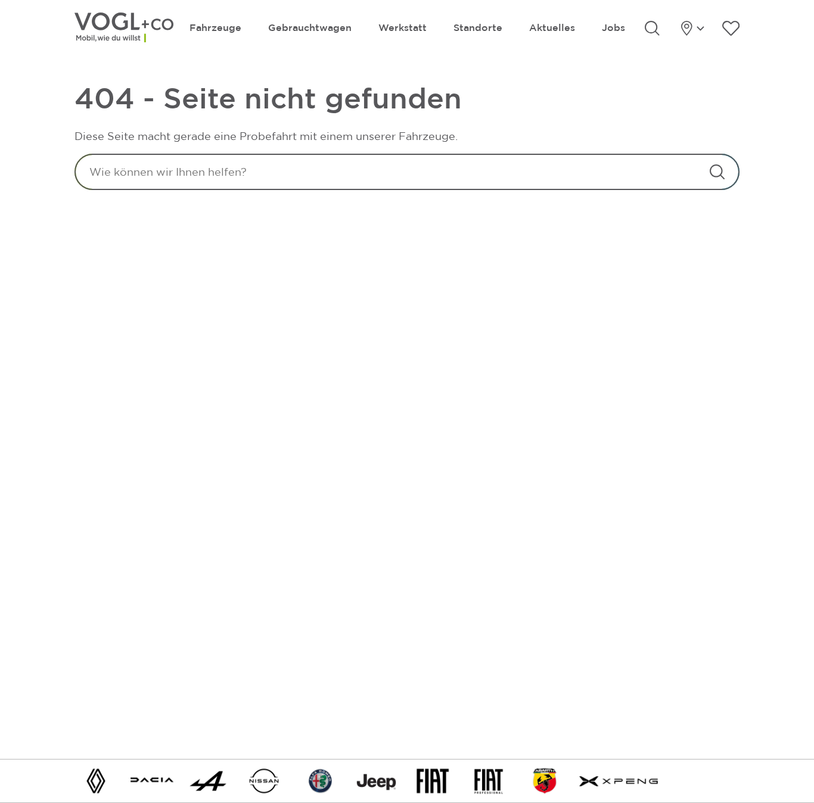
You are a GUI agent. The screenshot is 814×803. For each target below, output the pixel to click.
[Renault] (95, 780)
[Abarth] (544, 780)
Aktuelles (552, 27)
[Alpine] (208, 780)
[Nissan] (264, 780)
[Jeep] (376, 780)
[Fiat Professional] (488, 780)
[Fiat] (432, 780)
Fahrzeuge (215, 27)
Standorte (477, 27)
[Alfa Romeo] (320, 780)
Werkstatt (402, 27)
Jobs (613, 27)
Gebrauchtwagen (310, 27)
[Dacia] (152, 780)
